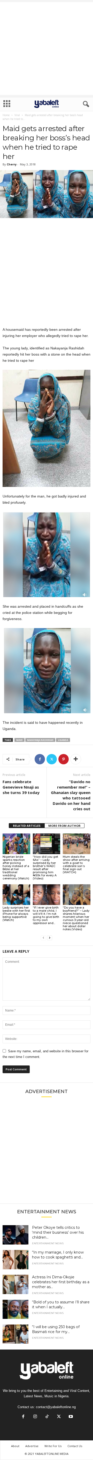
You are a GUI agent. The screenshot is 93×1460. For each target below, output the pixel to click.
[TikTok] (47, 1417)
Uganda (63, 740)
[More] (75, 759)
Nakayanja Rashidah (40, 740)
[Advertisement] (46, 48)
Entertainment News (48, 1243)
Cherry (12, 164)
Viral (17, 115)
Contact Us (74, 1446)
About (15, 1446)
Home (6, 115)
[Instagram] (35, 1417)
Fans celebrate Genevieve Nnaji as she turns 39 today (21, 787)
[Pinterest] (63, 759)
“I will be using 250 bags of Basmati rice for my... (56, 1329)
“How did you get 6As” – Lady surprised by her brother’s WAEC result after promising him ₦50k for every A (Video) (45, 867)
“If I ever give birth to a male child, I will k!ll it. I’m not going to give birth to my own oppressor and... (46, 915)
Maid (19, 740)
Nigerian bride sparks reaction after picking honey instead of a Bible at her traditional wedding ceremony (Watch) (16, 867)
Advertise (31, 1446)
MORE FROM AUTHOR (64, 826)
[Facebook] (40, 759)
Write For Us (52, 1446)
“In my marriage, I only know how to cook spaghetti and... (58, 1255)
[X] (52, 759)
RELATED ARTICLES (27, 826)
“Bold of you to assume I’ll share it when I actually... (61, 1304)
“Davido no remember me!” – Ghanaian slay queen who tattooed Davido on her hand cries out (70, 795)
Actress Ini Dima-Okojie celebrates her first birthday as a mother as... (60, 1282)
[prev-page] (43, 938)
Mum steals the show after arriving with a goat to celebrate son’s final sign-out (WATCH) (76, 864)
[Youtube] (70, 1417)
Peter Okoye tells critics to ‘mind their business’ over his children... (58, 1232)
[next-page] (49, 938)
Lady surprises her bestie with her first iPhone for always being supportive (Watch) (16, 914)
